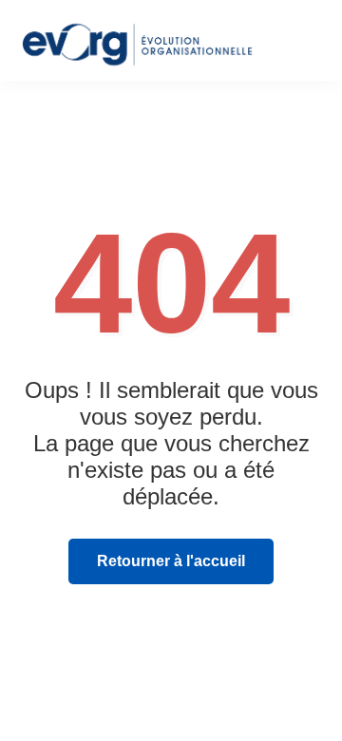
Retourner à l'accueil (171, 561)
